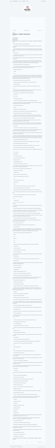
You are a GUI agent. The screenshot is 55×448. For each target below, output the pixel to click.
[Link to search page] (42, 1)
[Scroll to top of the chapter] (41, 442)
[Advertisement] (27, 24)
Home (11, 1)
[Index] (26, 442)
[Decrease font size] (13, 30)
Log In (20, 1)
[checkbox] (43, 1)
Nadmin (14, 35)
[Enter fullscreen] (28, 30)
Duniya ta (14, 32)
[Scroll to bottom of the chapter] (41, 30)
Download (23, 1)
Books (27, 1)
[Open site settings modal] (44, 1)
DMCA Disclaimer (15, 1)
